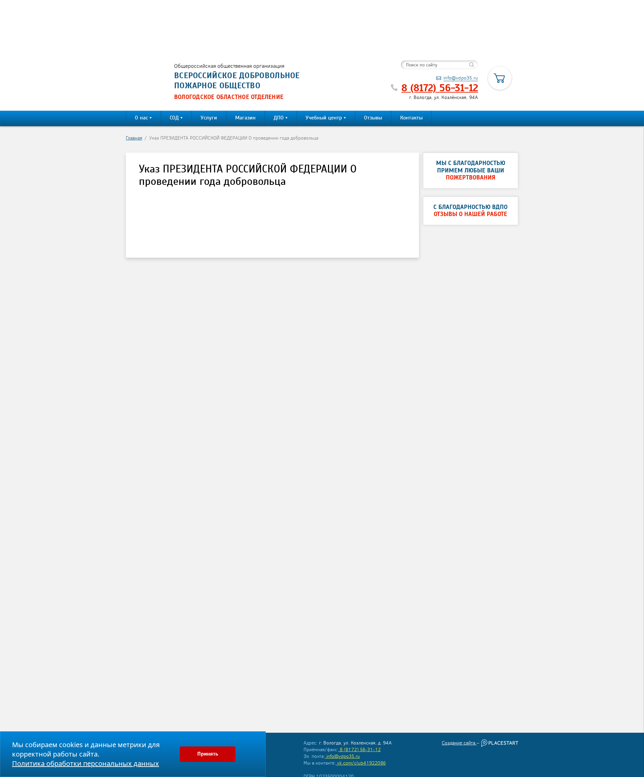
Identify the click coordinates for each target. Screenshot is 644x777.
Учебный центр (324, 118)
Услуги (209, 118)
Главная (134, 138)
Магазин (245, 118)
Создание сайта (459, 742)
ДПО (279, 118)
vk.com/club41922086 (361, 763)
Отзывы (373, 118)
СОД (174, 118)
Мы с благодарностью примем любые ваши (470, 170)
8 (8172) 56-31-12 (439, 88)
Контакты (411, 118)
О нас (141, 118)
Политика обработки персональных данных (85, 763)
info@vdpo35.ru (342, 756)
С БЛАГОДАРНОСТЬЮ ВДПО (470, 211)
